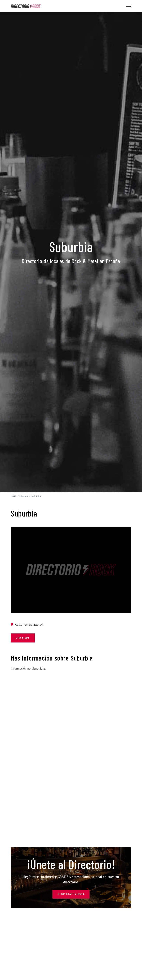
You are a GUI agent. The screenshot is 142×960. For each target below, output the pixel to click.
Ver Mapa (22, 638)
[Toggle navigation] (128, 6)
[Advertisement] (29, 691)
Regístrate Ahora (71, 894)
